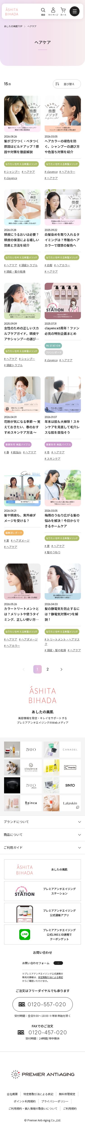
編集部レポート (13, 532)
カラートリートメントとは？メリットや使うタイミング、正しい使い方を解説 (21, 614)
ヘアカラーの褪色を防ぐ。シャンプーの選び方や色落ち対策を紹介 (62, 146)
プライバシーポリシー (54, 1101)
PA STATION (53, 345)
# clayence (10, 178)
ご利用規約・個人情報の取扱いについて (32, 1108)
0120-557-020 (47, 1004)
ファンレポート (54, 352)
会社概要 (12, 1094)
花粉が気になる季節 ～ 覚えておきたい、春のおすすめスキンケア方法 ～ (22, 427)
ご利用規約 (70, 1108)
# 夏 (6, 540)
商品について (13, 834)
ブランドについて (16, 821)
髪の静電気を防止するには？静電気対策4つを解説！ (62, 614)
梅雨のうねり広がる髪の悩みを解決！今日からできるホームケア (62, 520)
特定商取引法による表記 (50, 977)
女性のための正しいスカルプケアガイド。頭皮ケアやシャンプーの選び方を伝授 (21, 334)
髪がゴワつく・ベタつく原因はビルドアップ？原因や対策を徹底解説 (21, 146)
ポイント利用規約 (25, 1101)
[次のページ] (61, 669)
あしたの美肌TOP (13, 26)
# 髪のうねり (53, 552)
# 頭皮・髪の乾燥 (14, 271)
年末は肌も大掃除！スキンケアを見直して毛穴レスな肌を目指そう (62, 427)
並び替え (69, 84)
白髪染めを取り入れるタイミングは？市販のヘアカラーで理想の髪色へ (62, 239)
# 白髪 (48, 265)
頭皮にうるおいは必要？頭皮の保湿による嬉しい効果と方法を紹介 (21, 239)
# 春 (6, 452)
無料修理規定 (67, 1094)
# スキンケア (53, 458)
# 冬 (47, 452)
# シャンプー (12, 172)
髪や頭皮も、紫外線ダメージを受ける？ (20, 518)
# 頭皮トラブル (28, 265)
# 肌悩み (16, 452)
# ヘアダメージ (20, 540)
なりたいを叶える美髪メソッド (21, 164)
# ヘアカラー (67, 172)
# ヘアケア (28, 172)
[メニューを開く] (75, 11)
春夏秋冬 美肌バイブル (17, 444)
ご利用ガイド (13, 847)
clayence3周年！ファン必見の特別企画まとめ (62, 331)
